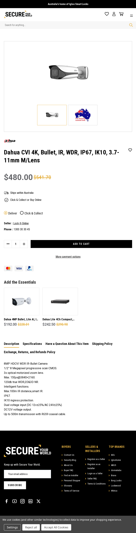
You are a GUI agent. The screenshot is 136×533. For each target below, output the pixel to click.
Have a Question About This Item (67, 344)
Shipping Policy (102, 344)
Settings (12, 527)
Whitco (114, 490)
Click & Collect (33, 213)
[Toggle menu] (132, 15)
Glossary (68, 485)
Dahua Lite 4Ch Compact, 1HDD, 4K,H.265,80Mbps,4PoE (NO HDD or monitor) (59, 320)
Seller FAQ (92, 478)
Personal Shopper (72, 480)
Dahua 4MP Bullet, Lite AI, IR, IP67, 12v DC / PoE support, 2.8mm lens (21, 320)
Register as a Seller (96, 459)
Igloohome (116, 460)
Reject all (31, 527)
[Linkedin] (30, 501)
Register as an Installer (93, 466)
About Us (68, 465)
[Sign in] (114, 14)
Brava (113, 475)
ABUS (113, 465)
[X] (38, 501)
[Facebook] (6, 501)
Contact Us (69, 455)
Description (11, 344)
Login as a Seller (95, 473)
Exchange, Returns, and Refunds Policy (29, 352)
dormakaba (116, 470)
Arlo (113, 455)
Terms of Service (71, 490)
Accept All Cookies (56, 527)
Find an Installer (71, 475)
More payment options (68, 256)
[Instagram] (22, 501)
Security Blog (70, 460)
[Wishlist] (107, 14)
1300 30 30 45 (22, 229)
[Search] (131, 25)
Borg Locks (116, 480)
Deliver (12, 213)
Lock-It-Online (21, 223)
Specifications (32, 344)
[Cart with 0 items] (120, 14)
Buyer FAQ (68, 470)
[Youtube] (14, 501)
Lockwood (116, 485)
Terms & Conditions (96, 483)
